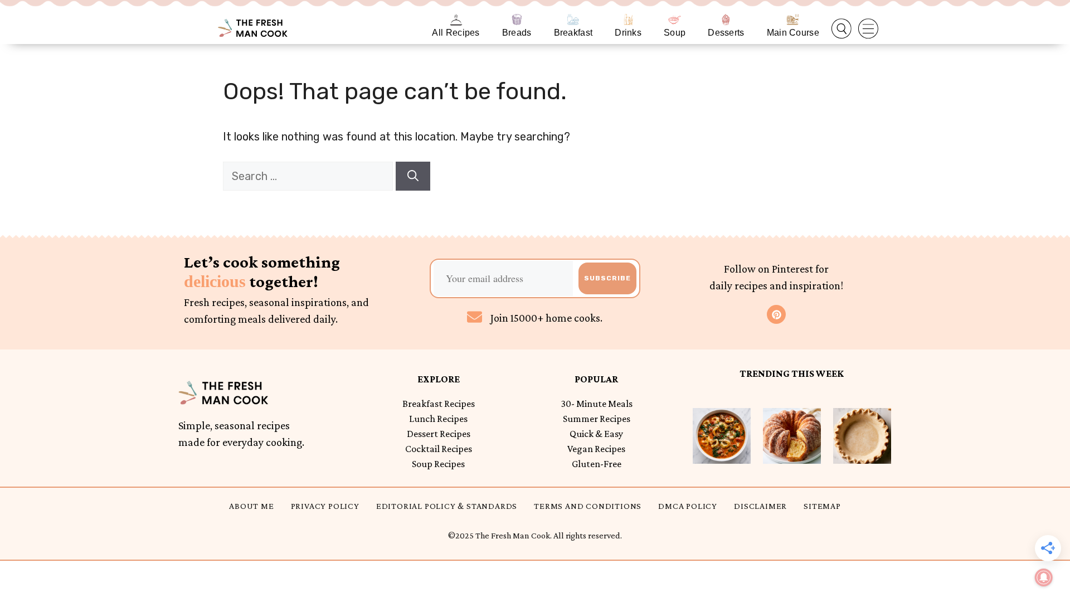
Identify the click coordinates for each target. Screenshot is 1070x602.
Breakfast (573, 32)
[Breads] (516, 19)
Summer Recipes (596, 418)
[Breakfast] (573, 19)
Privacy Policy (325, 506)
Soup (674, 32)
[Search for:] (309, 176)
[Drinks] (628, 19)
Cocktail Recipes (438, 448)
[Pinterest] (776, 314)
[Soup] (674, 19)
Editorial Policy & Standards (446, 506)
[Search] (413, 176)
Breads (517, 32)
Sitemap (822, 506)
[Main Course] (792, 19)
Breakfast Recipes (438, 403)
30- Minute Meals (597, 403)
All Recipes (455, 32)
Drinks (628, 32)
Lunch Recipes (438, 418)
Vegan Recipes (596, 448)
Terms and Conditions (587, 506)
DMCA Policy (687, 506)
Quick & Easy (596, 433)
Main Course (793, 32)
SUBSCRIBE (607, 278)
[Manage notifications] (1044, 577)
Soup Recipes (438, 463)
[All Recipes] (456, 19)
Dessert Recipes (438, 433)
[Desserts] (725, 19)
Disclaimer (760, 506)
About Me (251, 506)
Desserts (726, 32)
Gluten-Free (596, 463)
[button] (841, 29)
